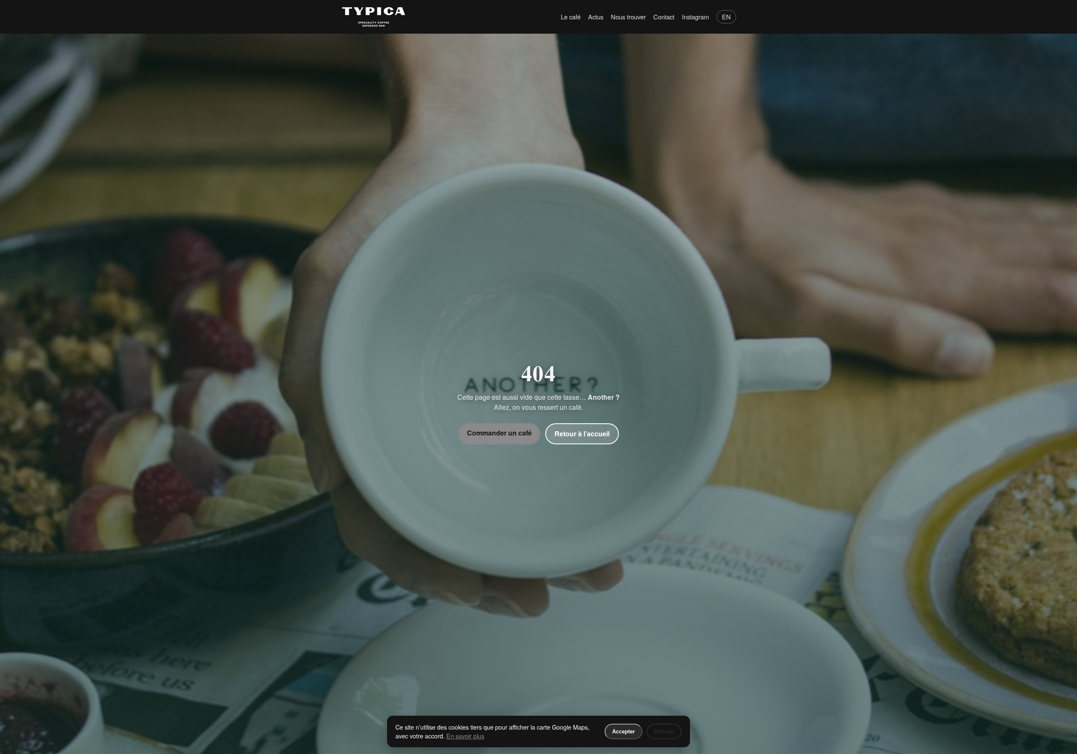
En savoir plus (465, 735)
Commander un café (499, 433)
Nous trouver (628, 16)
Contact (663, 16)
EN (726, 16)
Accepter (623, 731)
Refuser (664, 731)
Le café (571, 16)
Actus (595, 16)
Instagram (695, 16)
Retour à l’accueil (582, 433)
